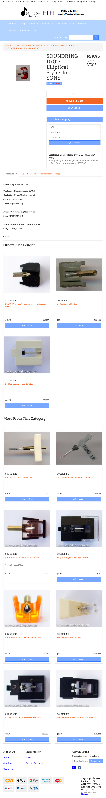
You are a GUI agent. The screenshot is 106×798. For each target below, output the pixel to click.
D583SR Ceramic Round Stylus (19, 384)
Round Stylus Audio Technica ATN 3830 (23, 718)
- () (57, 37)
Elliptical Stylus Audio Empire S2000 (22, 558)
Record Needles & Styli (64, 45)
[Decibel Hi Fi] (53, 11)
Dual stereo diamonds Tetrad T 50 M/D (74, 478)
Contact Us (47, 23)
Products (11, 23)
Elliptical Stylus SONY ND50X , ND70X (23, 638)
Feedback (82, 23)
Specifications (29, 174)
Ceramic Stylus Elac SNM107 (18, 478)
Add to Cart (75, 100)
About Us (33, 23)
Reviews (45, 174)
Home (8, 45)
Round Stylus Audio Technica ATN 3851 (75, 718)
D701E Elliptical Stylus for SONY (24, 48)
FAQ (36, 30)
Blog (22, 23)
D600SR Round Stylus (67, 304)
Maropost (84, 794)
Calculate (75, 143)
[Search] (96, 37)
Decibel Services (65, 23)
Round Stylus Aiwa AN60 (69, 638)
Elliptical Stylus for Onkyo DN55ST (73, 558)
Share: (50, 84)
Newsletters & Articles (18, 30)
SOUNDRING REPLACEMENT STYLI (32, 45)
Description (11, 174)
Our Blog (7, 763)
